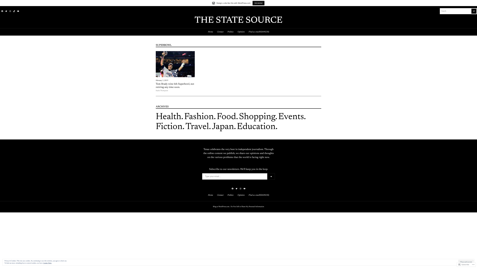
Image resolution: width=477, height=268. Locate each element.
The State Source (238, 20)
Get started (258, 3)
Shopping (257, 117)
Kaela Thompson (162, 91)
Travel (197, 126)
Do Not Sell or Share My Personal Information (247, 207)
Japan (223, 126)
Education (256, 126)
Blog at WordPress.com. (221, 207)
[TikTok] (14, 11)
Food (226, 117)
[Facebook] (2, 11)
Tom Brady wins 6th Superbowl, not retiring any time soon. (175, 85)
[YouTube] (18, 11)
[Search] (473, 11)
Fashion (199, 117)
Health (168, 117)
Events (291, 117)
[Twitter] (6, 11)
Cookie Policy (47, 263)
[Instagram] (10, 11)
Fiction (169, 126)
